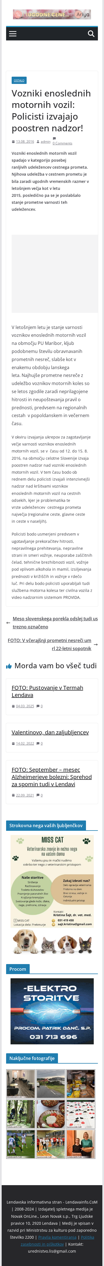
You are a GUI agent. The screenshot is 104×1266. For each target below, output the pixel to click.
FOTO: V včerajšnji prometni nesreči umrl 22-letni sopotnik (49, 644)
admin (45, 141)
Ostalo (19, 80)
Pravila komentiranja (57, 1237)
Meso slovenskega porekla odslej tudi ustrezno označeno (55, 623)
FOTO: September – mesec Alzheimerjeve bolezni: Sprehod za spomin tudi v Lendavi (52, 777)
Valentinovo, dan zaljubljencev (50, 732)
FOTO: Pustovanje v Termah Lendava (47, 691)
